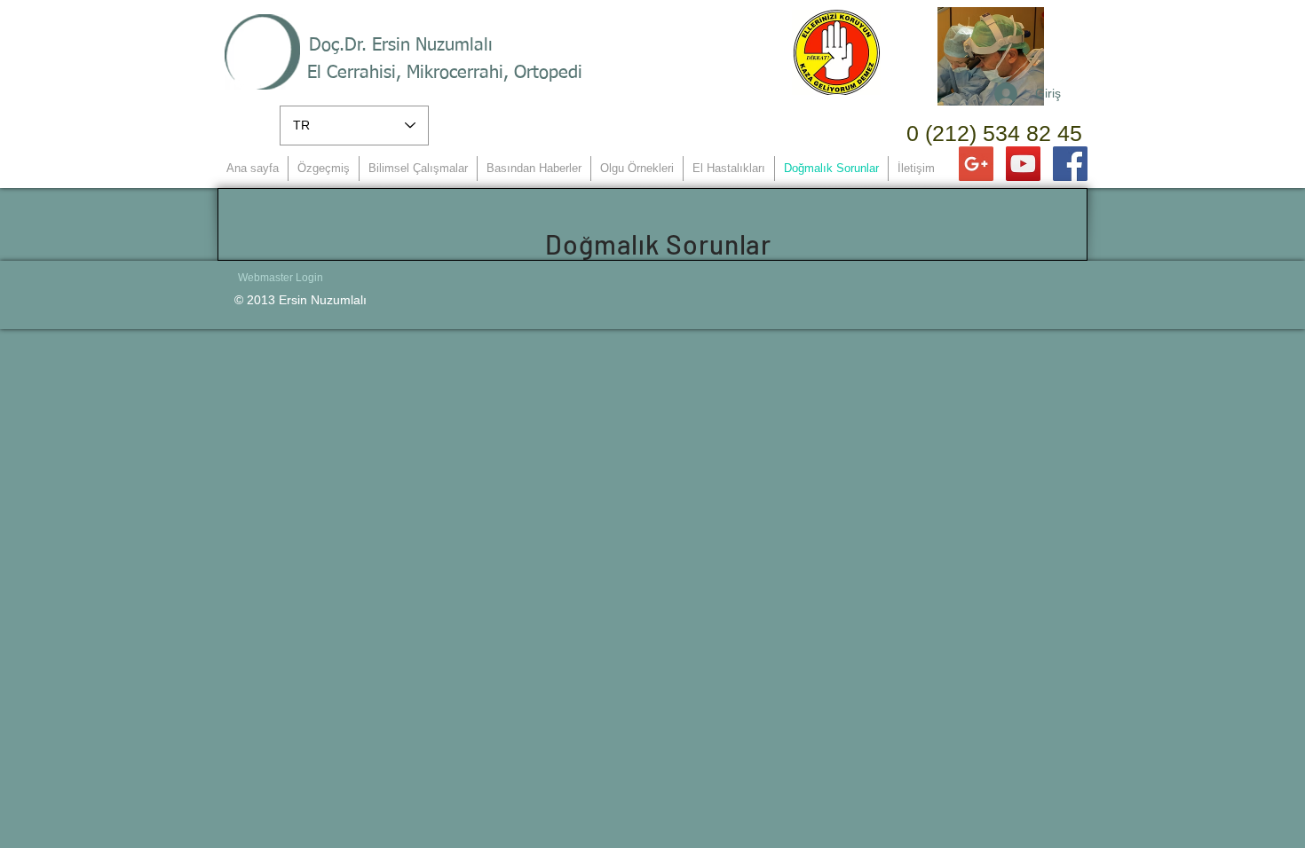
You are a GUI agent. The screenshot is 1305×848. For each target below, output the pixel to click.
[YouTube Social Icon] (1023, 163)
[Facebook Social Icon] (1070, 163)
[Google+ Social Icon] (976, 163)
